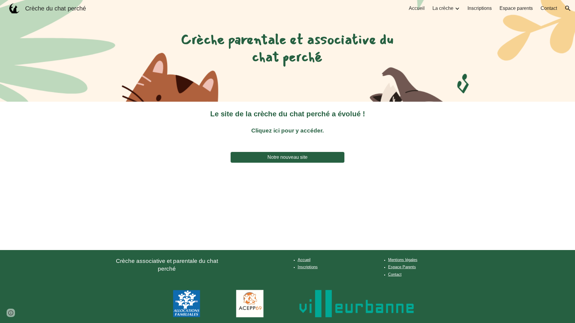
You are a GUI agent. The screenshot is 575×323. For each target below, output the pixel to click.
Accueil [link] (417, 8)
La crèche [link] (442, 8)
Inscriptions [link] (479, 8)
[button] (568, 8)
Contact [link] (549, 8)
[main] (287, 50)
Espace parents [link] (516, 8)
